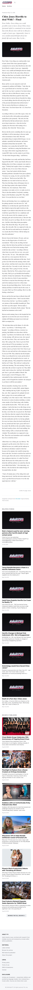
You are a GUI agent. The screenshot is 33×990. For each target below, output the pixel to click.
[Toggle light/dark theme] (14, 2)
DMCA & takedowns (7, 967)
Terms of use (5, 965)
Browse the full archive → (16, 915)
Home (4, 6)
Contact (4, 969)
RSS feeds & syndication (8, 952)
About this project (7, 955)
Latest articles (6, 947)
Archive (9, 6)
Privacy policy (6, 962)
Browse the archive (7, 950)
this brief (18, 498)
